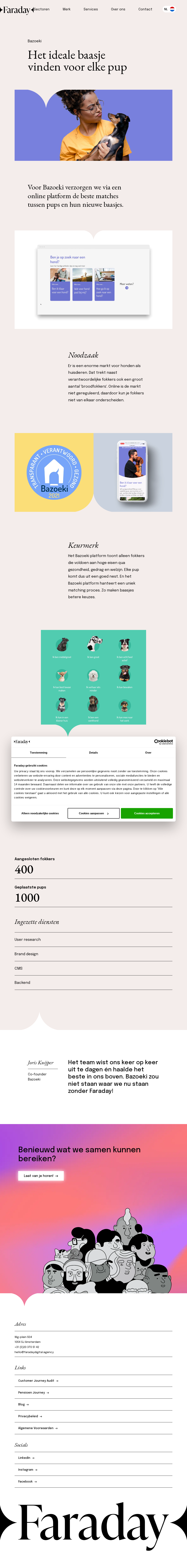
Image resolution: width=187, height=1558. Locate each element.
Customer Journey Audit (36, 1380)
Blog (21, 1404)
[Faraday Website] (17, 9)
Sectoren (41, 9)
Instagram (25, 1469)
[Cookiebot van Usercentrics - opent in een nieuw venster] (157, 742)
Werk (66, 9)
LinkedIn (24, 1458)
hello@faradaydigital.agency (34, 1352)
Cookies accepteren (147, 813)
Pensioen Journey (31, 1392)
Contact (145, 9)
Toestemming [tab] (38, 752)
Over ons (118, 9)
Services (91, 9)
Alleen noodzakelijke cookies (40, 813)
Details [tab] (93, 752)
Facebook (25, 1481)
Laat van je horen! (39, 1176)
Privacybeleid (28, 1416)
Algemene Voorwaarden (36, 1428)
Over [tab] (148, 752)
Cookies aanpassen (91, 813)
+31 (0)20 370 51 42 (27, 1347)
